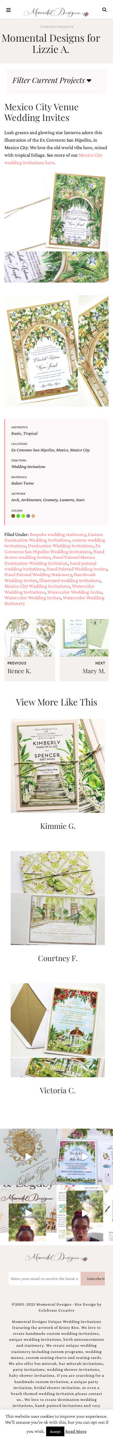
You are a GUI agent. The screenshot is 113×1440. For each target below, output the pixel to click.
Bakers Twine (22, 483)
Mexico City (80, 449)
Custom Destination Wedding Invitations (53, 537)
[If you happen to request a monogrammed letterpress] (28, 1157)
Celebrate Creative (57, 1310)
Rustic (16, 433)
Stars (80, 499)
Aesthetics (19, 427)
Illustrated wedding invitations (69, 580)
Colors (17, 510)
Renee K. (19, 671)
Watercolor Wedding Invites (32, 597)
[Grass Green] (23, 516)
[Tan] (33, 516)
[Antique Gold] (13, 516)
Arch (15, 499)
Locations (19, 443)
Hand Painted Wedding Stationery (38, 574)
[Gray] (28, 516)
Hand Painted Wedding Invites (76, 568)
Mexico (62, 449)
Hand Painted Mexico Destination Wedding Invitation (49, 559)
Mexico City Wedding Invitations (37, 586)
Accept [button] (55, 1431)
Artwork (18, 493)
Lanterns (67, 499)
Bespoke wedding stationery (58, 534)
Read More (76, 1431)
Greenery (50, 499)
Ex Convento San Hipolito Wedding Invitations (52, 548)
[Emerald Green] (18, 516)
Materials (19, 477)
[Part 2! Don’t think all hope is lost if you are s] (28, 1213)
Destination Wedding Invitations (60, 545)
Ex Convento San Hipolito (32, 449)
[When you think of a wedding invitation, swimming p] (84, 1157)
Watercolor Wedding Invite (74, 592)
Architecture (31, 499)
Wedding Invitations (28, 466)
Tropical (30, 433)
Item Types (18, 460)
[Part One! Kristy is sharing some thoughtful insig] (84, 1213)
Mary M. (94, 671)
